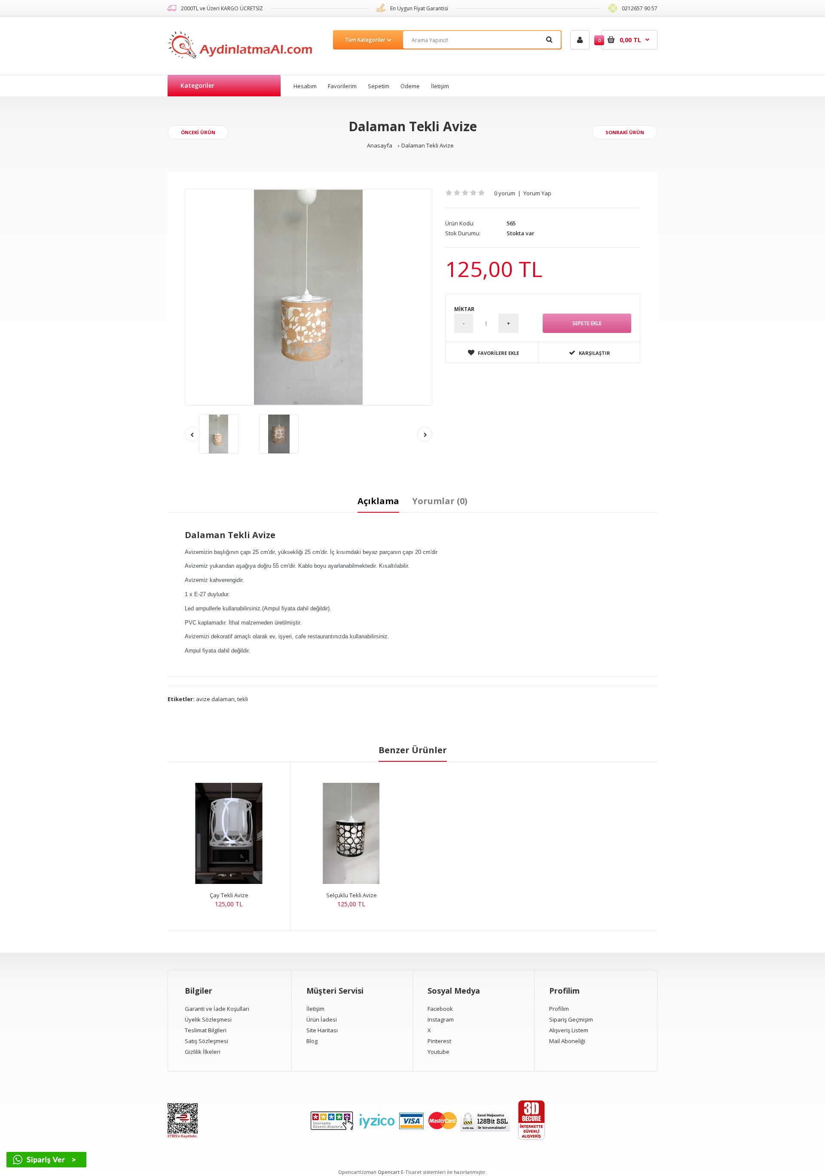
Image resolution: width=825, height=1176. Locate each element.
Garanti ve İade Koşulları (217, 1009)
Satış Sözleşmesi (206, 1041)
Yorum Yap (537, 193)
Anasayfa (379, 145)
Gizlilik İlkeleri (202, 1052)
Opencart (389, 1172)
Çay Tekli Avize (229, 895)
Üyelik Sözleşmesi (208, 1019)
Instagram (441, 1019)
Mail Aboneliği (567, 1041)
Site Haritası (322, 1030)
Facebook (440, 1009)
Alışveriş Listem (568, 1030)
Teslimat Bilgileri (205, 1030)
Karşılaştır (594, 353)
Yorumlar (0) (440, 501)
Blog (312, 1041)
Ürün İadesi (321, 1019)
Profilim (559, 1009)
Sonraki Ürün (624, 132)
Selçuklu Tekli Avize (351, 895)
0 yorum (504, 193)
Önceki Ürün (198, 132)
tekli (242, 699)
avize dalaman (215, 699)
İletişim (315, 1009)
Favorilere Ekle (498, 353)
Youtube (438, 1052)
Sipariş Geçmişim (571, 1019)
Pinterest (439, 1041)
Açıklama (378, 501)
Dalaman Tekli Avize (427, 145)
